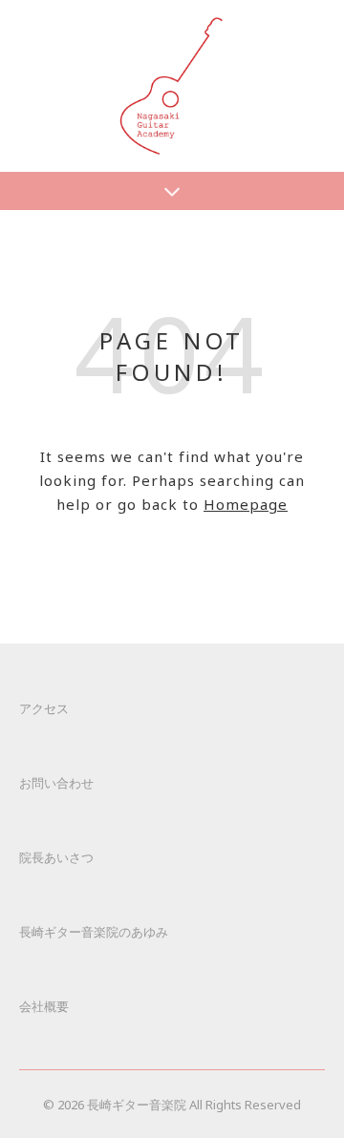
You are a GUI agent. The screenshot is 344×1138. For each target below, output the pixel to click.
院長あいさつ (56, 857)
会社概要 (44, 1006)
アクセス (44, 708)
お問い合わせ (56, 782)
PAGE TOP (317, 1084)
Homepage (246, 504)
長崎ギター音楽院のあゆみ (93, 931)
